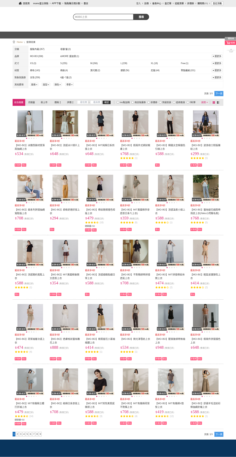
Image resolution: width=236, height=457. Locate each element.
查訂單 (168, 3)
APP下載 (56, 3)
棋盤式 (214, 102)
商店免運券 (140, 102)
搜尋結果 (30, 42)
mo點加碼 (125, 102)
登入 (138, 3)
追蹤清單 (179, 3)
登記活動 (217, 3)
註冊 (146, 3)
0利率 (193, 102)
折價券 (190, 3)
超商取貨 (180, 102)
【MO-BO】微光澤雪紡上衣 (135, 339)
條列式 (218, 102)
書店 (86, 3)
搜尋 (141, 16)
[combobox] (103, 17)
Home (20, 42)
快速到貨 (166, 102)
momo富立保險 (40, 3)
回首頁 (26, 3)
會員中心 (156, 3)
